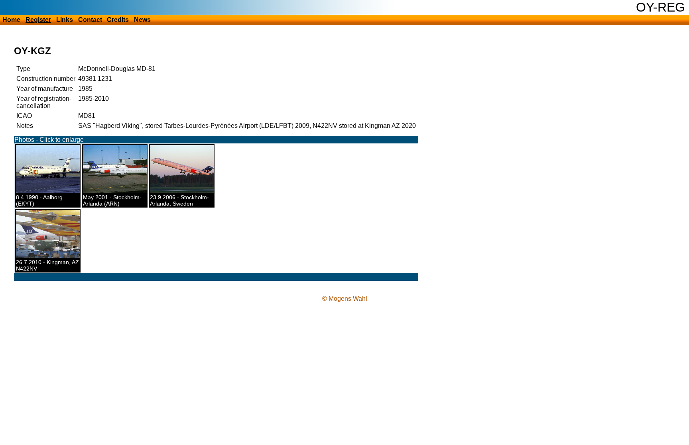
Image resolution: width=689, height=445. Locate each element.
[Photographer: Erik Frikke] (51, 191)
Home (11, 19)
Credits (118, 19)
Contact (90, 19)
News (142, 19)
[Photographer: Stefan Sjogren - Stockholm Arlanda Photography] (185, 191)
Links (64, 19)
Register (38, 19)
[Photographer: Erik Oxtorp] (120, 191)
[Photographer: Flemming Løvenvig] (52, 256)
